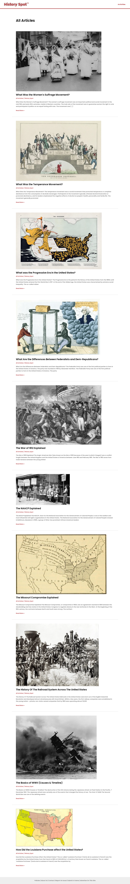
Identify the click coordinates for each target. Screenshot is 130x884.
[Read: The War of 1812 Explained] (59, 415)
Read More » (20, 110)
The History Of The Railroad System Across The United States (51, 689)
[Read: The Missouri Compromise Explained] (61, 564)
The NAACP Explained (28, 508)
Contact (51, 880)
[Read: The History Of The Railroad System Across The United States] (57, 655)
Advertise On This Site (88, 880)
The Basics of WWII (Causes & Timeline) (39, 782)
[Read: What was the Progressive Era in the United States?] (59, 241)
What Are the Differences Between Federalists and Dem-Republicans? (57, 359)
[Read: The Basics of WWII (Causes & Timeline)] (56, 747)
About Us (44, 880)
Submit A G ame (73, 880)
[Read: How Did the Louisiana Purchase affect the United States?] (44, 827)
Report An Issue (61, 880)
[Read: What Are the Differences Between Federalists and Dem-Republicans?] (58, 327)
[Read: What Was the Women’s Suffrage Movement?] (58, 61)
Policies (37, 880)
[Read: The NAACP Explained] (43, 489)
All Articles (19, 98)
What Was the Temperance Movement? (39, 184)
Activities (121, 4)
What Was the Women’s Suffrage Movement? (43, 94)
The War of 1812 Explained (30, 448)
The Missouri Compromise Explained (37, 597)
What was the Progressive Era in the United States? (45, 272)
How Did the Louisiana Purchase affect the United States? (49, 849)
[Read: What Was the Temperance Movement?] (58, 151)
